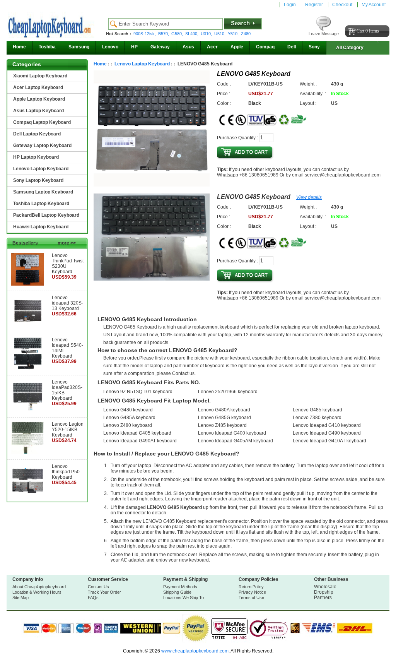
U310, (207, 33)
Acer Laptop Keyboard (38, 87)
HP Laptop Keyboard (36, 157)
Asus (188, 47)
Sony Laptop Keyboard (38, 180)
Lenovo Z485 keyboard (222, 425)
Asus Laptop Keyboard (38, 110)
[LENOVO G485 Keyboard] (152, 185)
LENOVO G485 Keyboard (253, 197)
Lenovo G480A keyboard (224, 410)
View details (309, 197)
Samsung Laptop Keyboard (43, 192)
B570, (164, 33)
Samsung (78, 47)
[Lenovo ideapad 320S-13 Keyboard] (27, 326)
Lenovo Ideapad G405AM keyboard (235, 441)
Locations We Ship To (183, 597)
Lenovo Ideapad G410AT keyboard (329, 441)
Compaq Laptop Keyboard (42, 122)
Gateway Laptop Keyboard (42, 145)
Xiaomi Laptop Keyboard (40, 76)
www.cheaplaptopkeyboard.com (194, 651)
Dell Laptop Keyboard (37, 134)
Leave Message (324, 33)
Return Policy (251, 586)
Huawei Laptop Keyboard (40, 226)
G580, (177, 33)
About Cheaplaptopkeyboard (39, 586)
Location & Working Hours (36, 592)
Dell (291, 47)
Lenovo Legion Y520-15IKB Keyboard (68, 429)
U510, (220, 33)
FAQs (93, 597)
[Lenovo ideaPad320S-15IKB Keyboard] (27, 410)
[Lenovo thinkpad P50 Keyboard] (27, 495)
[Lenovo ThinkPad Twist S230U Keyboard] (27, 284)
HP (134, 47)
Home (19, 47)
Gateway (160, 47)
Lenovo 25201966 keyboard (228, 391)
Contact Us (98, 586)
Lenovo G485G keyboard (224, 417)
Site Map (20, 597)
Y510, (234, 33)
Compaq (265, 47)
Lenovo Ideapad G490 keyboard (327, 433)
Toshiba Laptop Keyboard (41, 203)
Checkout (342, 4)
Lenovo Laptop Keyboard (40, 168)
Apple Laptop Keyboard (39, 99)
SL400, (192, 33)
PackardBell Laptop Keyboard (46, 215)
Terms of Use (251, 597)
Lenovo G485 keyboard (317, 410)
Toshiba (47, 47)
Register (314, 4)
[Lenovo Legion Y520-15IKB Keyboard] (27, 453)
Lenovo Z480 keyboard (127, 425)
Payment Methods (180, 586)
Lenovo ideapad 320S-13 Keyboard (67, 303)
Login (290, 4)
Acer (212, 47)
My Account (374, 4)
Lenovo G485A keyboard (129, 417)
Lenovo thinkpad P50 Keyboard (66, 472)
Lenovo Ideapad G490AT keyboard (140, 441)
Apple (236, 47)
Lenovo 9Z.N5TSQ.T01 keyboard (137, 391)
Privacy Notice (252, 592)
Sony (314, 47)
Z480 (246, 33)
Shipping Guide (177, 592)
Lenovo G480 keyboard (128, 410)
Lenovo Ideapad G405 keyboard (137, 433)
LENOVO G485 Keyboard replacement (183, 521)
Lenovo (110, 47)
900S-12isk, (145, 33)
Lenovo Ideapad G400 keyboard (232, 433)
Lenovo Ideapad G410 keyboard (327, 425)
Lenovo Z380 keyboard (317, 417)
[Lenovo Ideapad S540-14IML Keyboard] (27, 368)
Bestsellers (44, 243)
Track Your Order (104, 592)
